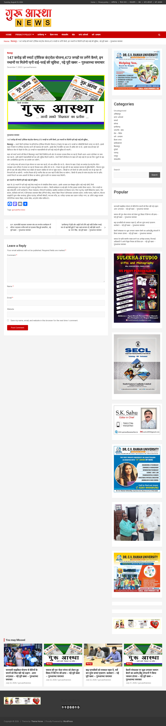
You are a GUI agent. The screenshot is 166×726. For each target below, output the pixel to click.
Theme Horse (37, 721)
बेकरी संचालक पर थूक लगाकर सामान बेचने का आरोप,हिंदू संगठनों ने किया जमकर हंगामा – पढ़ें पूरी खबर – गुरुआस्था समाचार (142, 674)
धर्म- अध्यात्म (158, 2)
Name (10, 286)
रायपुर (116, 156)
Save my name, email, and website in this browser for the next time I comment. (44, 320)
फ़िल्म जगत (123, 2)
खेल (139, 2)
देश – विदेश (118, 133)
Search (117, 170)
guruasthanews (30, 67)
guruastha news (18, 210)
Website (10, 309)
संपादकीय (132, 2)
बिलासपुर (10, 53)
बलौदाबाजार (118, 143)
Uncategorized (120, 111)
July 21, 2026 (131, 683)
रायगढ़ (116, 153)
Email (10, 298)
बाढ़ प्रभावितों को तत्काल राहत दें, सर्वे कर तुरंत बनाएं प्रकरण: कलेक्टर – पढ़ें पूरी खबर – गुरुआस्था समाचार (102, 673)
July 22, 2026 (11, 683)
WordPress (68, 721)
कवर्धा (116, 120)
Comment (12, 255)
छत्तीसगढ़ (114, 2)
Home (93, 2)
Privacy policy (103, 2)
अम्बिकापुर (117, 114)
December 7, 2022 (14, 67)
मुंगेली (116, 149)
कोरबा (116, 123)
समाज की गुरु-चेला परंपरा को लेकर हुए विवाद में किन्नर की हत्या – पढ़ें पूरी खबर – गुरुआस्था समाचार (63, 673)
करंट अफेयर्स (148, 2)
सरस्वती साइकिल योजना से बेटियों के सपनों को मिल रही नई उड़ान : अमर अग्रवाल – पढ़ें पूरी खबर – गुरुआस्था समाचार (22, 674)
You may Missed (15, 640)
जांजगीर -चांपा (119, 130)
